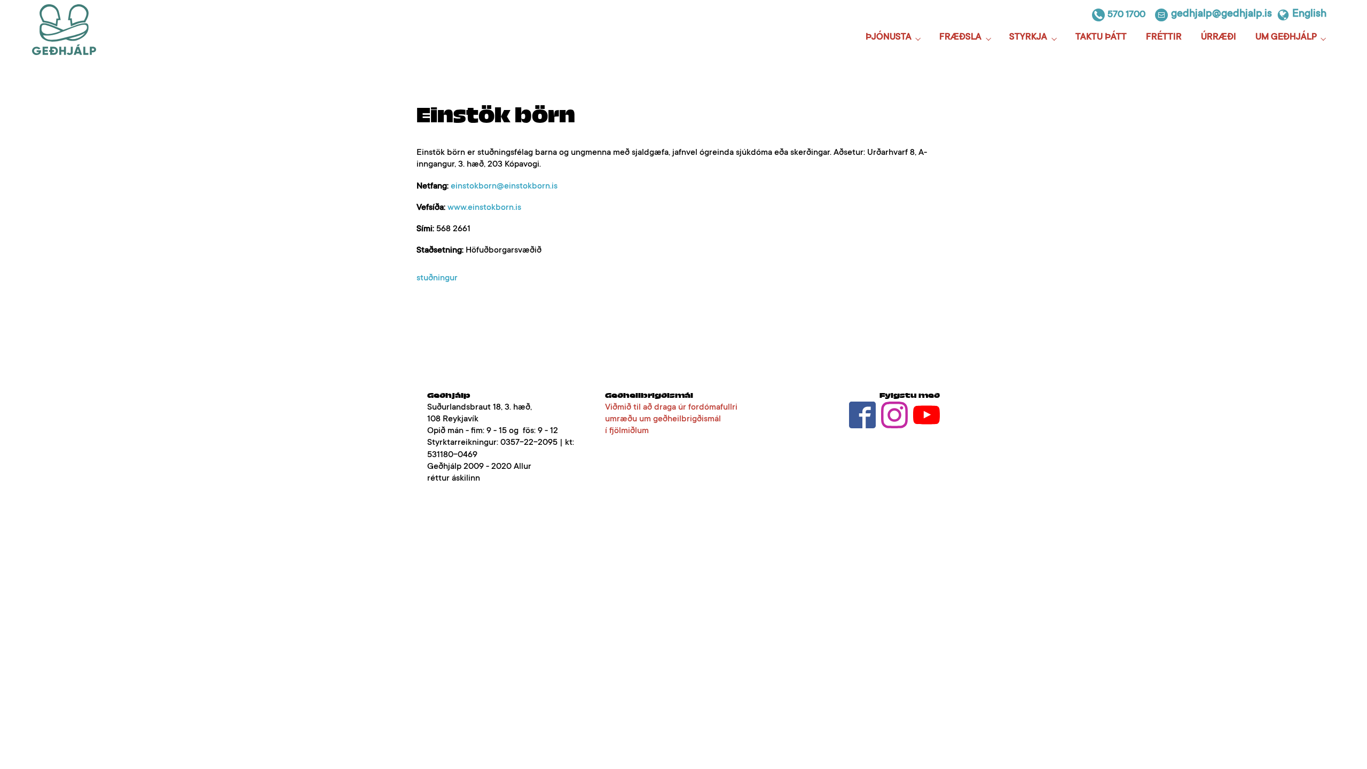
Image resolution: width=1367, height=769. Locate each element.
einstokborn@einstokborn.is (504, 186)
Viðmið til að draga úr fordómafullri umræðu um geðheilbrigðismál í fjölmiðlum (671, 419)
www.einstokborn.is (484, 208)
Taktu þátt (1101, 38)
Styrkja (1028, 38)
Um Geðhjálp (1286, 38)
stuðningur (437, 278)
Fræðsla (960, 38)
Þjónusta (889, 38)
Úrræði (1218, 38)
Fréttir (1164, 38)
